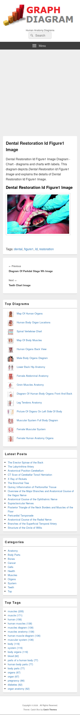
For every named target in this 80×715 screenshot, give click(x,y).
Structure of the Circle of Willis (25, 527)
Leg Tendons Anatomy (29, 402)
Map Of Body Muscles (29, 340)
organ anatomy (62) (19, 688)
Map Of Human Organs (30, 313)
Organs (12, 579)
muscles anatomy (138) (21, 631)
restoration (46, 249)
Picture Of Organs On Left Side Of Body (39, 411)
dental (18, 249)
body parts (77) (16, 668)
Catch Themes (50, 709)
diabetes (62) (15, 684)
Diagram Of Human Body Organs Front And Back (44, 393)
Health (11, 571)
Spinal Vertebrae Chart (29, 331)
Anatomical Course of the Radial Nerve (29, 519)
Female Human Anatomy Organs (35, 438)
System (12, 583)
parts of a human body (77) (23, 660)
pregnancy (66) (16, 680)
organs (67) (14, 672)
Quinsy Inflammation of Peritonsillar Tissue (32, 487)
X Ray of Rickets (17, 479)
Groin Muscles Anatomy (30, 384)
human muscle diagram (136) (24, 635)
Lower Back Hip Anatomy (31, 367)
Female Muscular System (31, 429)
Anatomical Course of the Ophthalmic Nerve (32, 499)
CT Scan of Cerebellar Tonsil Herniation (30, 474)
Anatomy (13, 550)
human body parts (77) (20, 664)
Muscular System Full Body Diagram (37, 420)
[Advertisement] (40, 91)
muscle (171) (15, 615)
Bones (11, 559)
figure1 (29, 249)
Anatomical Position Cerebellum (26, 470)
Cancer (12, 563)
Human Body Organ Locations (33, 322)
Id (36, 249)
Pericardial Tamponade (20, 515)
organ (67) (13, 676)
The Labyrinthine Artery (21, 466)
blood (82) (13, 656)
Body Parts (14, 555)
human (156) (15, 619)
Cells (10, 567)
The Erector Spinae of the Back (25, 462)
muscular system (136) (21, 639)
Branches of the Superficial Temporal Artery (32, 523)
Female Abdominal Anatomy (33, 376)
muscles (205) (16, 611)
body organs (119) (18, 652)
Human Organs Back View (31, 349)
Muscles (12, 575)
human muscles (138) (20, 623)
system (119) (15, 648)
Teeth (11, 587)
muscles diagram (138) (20, 627)
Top (10, 591)
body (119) (14, 644)
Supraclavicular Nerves (21, 503)
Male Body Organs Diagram (32, 358)
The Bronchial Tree (18, 483)
